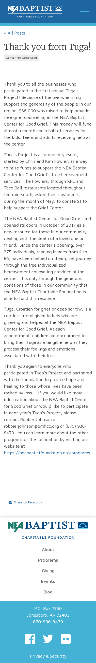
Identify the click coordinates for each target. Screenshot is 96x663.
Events (48, 581)
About (48, 549)
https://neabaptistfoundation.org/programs (47, 452)
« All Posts (14, 33)
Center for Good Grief (21, 57)
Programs (48, 560)
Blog (48, 591)
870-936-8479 (48, 621)
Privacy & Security (48, 656)
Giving (48, 570)
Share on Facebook (27, 502)
